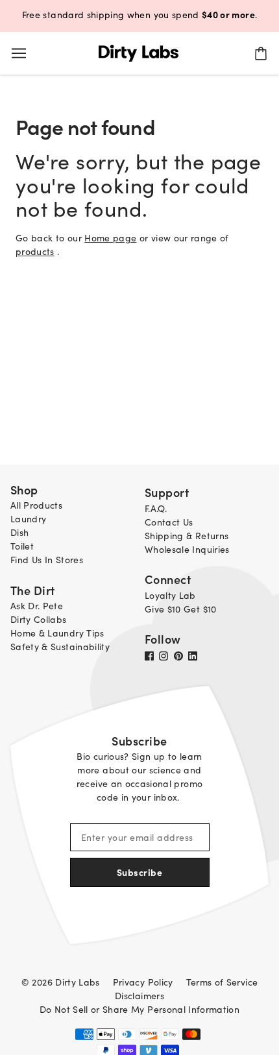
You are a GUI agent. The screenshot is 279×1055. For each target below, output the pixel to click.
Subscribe (140, 872)
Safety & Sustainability (60, 646)
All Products (36, 505)
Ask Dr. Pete (36, 606)
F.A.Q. (156, 508)
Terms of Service (222, 982)
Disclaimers (139, 995)
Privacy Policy (143, 982)
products (35, 251)
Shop (24, 489)
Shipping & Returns (186, 535)
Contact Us (169, 522)
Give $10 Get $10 (181, 609)
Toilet (22, 546)
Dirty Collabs (38, 619)
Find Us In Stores (46, 559)
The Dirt (32, 590)
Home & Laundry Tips (57, 633)
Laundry (28, 519)
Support (167, 492)
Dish (19, 532)
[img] (152, 655)
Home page (110, 238)
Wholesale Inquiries (187, 549)
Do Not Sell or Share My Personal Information (139, 1009)
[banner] (138, 51)
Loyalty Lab (170, 595)
